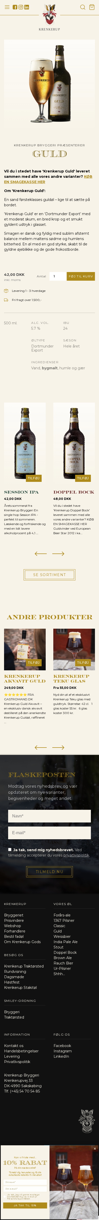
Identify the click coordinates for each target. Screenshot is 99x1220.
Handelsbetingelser (21, 1051)
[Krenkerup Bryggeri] (87, 1138)
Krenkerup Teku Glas (71, 678)
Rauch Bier (63, 963)
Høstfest (12, 982)
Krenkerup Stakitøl (20, 987)
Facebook (62, 1045)
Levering (12, 1056)
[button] (40, 554)
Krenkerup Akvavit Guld (25, 678)
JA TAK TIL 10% (25, 1205)
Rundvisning (15, 971)
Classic (59, 926)
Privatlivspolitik (17, 1061)
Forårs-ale (62, 915)
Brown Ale (63, 958)
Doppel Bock (73, 491)
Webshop (12, 926)
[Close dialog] (95, 1148)
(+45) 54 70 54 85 (25, 1091)
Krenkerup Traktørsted (24, 966)
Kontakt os (13, 1045)
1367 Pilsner (64, 920)
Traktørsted (14, 1017)
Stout (58, 947)
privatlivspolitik (76, 855)
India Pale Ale (66, 942)
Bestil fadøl (14, 936)
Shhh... (59, 974)
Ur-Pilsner (62, 968)
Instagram (63, 1051)
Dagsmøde (14, 977)
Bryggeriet (13, 915)
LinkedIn (61, 1056)
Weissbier (62, 936)
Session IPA (21, 491)
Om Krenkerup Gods (22, 942)
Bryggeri (12, 1012)
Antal (41, 276)
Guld (58, 931)
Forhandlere (14, 931)
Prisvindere (14, 920)
